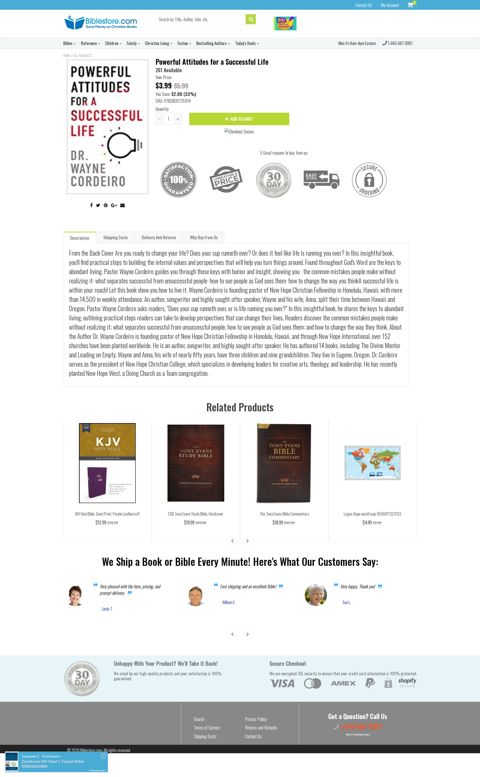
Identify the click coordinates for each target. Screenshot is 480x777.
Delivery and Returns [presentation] (159, 237)
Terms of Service (207, 727)
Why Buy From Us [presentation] (204, 237)
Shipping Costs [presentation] (115, 237)
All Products (83, 55)
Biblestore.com (91, 750)
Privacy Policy (256, 719)
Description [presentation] (79, 238)
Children (112, 43)
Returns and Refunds (261, 727)
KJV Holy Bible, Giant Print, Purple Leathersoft (107, 514)
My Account (390, 5)
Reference (89, 43)
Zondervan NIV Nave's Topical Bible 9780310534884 (53, 764)
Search (199, 719)
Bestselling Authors (212, 43)
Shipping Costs (205, 736)
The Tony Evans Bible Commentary (284, 514)
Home (66, 55)
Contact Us (364, 5)
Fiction (183, 43)
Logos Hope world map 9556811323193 (372, 514)
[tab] (79, 237)
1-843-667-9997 (400, 43)
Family (132, 43)
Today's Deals (246, 43)
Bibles (68, 43)
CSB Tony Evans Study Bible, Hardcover (196, 514)
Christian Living (157, 43)
